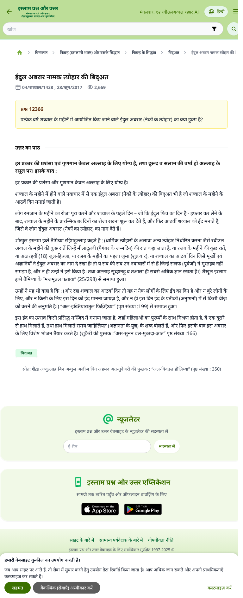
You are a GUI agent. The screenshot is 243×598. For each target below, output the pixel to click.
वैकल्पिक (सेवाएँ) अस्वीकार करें (66, 588)
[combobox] (108, 29)
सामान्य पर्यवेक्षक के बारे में (121, 540)
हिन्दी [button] (220, 11)
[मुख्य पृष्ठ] (19, 52)
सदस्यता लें (167, 446)
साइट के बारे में (82, 540)
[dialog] (119, 575)
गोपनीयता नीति (160, 540)
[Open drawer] (236, 11)
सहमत (17, 588)
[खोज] (233, 28)
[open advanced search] (214, 28)
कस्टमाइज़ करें (220, 588)
